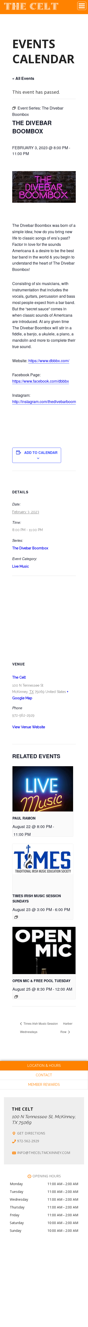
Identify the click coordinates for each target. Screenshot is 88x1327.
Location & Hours (44, 1066)
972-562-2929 (28, 1141)
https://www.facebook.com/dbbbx (40, 381)
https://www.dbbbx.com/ (48, 360)
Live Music (20, 566)
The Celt (31, 8)
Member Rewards (44, 1085)
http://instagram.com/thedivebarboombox (47, 401)
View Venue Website (28, 727)
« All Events (23, 78)
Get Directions (31, 1133)
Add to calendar (40, 452)
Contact (44, 1075)
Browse (81, 6)
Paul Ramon (23, 818)
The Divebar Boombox (30, 548)
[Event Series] (16, 917)
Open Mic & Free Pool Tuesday (41, 980)
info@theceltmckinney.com (43, 1152)
